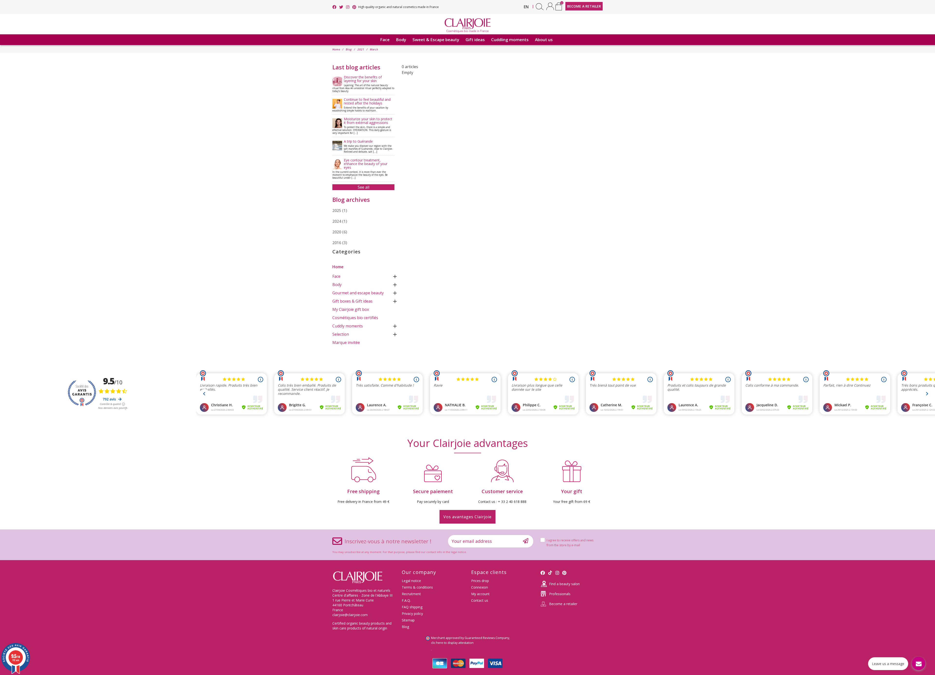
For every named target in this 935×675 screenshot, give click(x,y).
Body (337, 284)
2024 (339, 221)
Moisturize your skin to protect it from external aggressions (362, 125)
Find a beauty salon (564, 584)
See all (363, 187)
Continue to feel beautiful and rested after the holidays (361, 105)
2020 (339, 232)
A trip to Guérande (368, 146)
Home (338, 266)
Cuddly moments (347, 326)
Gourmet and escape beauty (358, 293)
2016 (339, 242)
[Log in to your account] (550, 6)
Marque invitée (346, 342)
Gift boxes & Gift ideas (352, 301)
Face (336, 276)
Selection (340, 334)
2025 (339, 210)
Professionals (559, 594)
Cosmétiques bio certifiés (355, 317)
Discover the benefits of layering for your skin (363, 83)
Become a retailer (563, 603)
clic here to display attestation (452, 643)
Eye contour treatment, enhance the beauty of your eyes (360, 168)
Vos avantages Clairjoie (467, 516)
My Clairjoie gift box (350, 309)
